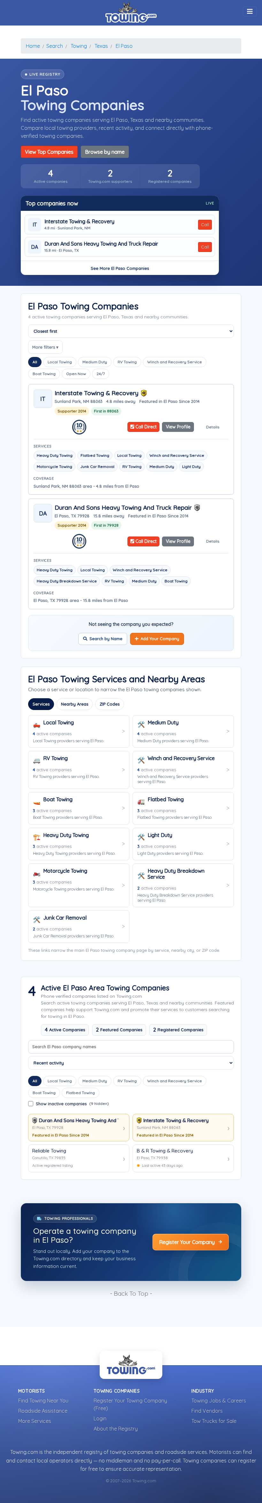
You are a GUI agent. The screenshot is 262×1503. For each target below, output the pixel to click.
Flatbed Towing (80, 1092)
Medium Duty (94, 361)
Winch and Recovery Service (174, 361)
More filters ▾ (45, 347)
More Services (34, 1421)
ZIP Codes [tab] (109, 704)
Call (205, 224)
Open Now (76, 373)
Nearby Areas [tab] (74, 704)
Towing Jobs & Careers (218, 1400)
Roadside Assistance (42, 1411)
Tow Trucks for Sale (213, 1421)
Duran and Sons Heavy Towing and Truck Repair (101, 244)
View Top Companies (49, 152)
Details (212, 427)
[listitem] (50, 176)
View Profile (178, 427)
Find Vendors (207, 1411)
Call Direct (145, 427)
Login (100, 1418)
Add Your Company (160, 638)
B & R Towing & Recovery (165, 1151)
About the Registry (116, 1428)
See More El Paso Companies (120, 268)
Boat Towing (44, 373)
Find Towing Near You (43, 1400)
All (35, 361)
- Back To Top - (131, 1293)
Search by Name (105, 638)
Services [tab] (41, 704)
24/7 (100, 373)
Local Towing (60, 361)
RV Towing (127, 361)
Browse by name (105, 152)
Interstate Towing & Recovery (79, 221)
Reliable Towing (49, 1151)
